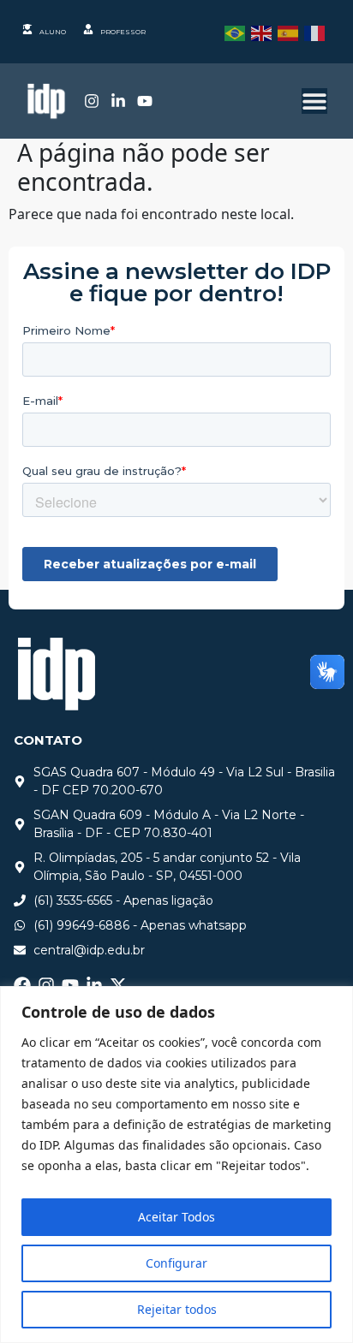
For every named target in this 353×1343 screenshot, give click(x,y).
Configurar (176, 1263)
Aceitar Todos (176, 1217)
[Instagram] (91, 101)
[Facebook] (22, 985)
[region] (176, 1164)
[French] (317, 31)
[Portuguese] (237, 31)
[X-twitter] (118, 985)
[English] (264, 31)
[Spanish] (291, 31)
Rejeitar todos (177, 1309)
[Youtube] (145, 101)
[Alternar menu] (314, 101)
